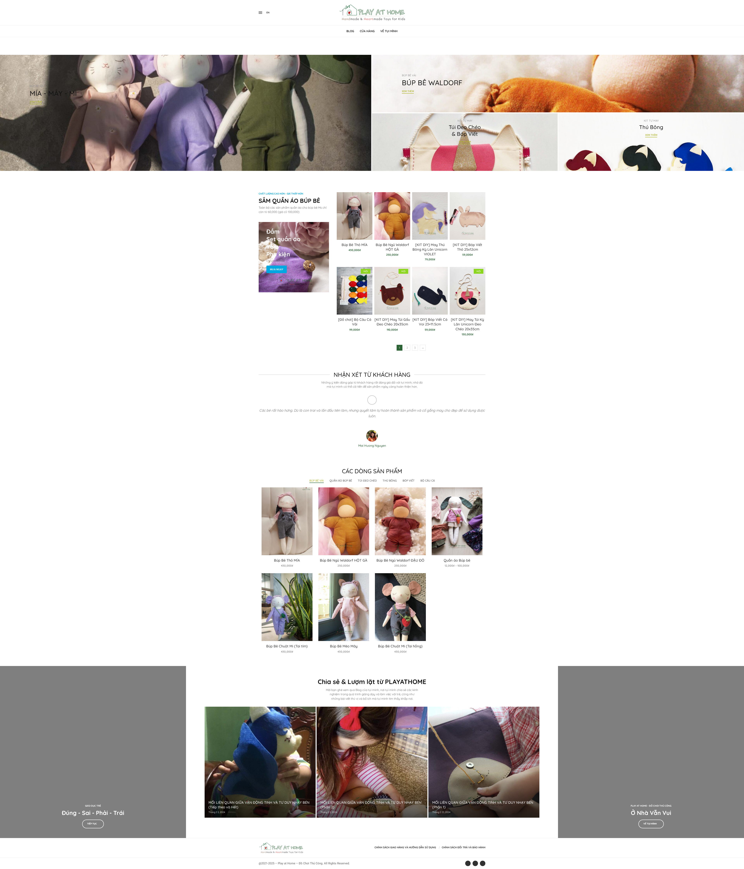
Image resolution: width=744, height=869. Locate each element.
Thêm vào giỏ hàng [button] (287, 525)
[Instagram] (480, 12)
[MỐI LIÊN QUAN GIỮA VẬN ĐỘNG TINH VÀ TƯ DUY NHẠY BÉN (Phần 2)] (372, 762)
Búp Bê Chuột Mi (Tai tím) (287, 646)
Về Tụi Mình (389, 31)
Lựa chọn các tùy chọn (457, 525)
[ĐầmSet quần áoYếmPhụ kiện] (294, 257)
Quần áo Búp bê (457, 560)
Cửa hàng (367, 31)
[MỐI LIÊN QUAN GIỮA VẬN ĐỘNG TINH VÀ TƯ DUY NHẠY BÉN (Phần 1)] (483, 762)
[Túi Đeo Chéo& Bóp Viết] (465, 142)
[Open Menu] (260, 12)
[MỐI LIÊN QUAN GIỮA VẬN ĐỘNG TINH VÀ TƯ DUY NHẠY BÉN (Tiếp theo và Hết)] (260, 762)
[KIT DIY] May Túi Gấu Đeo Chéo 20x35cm (392, 321)
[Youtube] (482, 863)
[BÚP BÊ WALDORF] (558, 84)
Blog (350, 31)
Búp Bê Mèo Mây (343, 646)
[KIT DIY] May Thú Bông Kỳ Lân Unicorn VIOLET (429, 249)
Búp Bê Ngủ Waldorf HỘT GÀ (392, 247)
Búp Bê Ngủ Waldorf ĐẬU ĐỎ (400, 560)
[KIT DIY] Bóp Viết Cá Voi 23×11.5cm (429, 321)
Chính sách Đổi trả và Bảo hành (463, 847)
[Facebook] (477, 12)
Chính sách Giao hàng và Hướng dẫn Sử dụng (405, 847)
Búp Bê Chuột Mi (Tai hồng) (400, 646)
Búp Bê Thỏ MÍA (355, 245)
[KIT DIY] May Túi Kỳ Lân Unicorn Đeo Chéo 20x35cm (467, 324)
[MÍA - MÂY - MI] (185, 113)
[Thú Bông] (651, 142)
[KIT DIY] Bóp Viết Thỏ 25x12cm (467, 247)
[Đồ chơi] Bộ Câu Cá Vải (354, 321)
